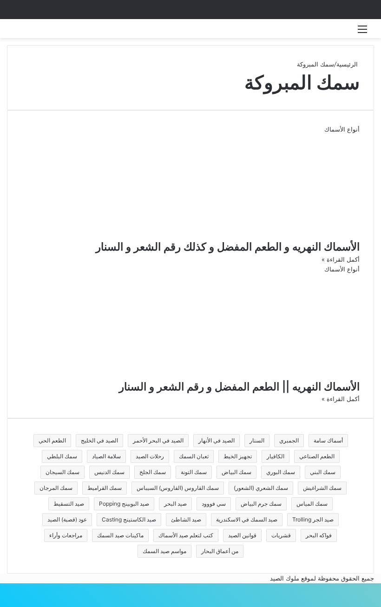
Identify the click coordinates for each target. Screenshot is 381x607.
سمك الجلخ (152, 471)
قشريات (281, 535)
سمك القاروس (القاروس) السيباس (178, 487)
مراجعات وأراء (65, 535)
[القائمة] (362, 32)
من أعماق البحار (219, 551)
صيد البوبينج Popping (124, 503)
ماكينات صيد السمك (120, 535)
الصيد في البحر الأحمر (158, 440)
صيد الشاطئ (186, 519)
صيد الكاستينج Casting (129, 519)
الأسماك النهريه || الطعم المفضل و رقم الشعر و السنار (239, 386)
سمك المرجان (55, 487)
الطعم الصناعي (317, 456)
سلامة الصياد (106, 456)
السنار (257, 440)
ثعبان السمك (194, 456)
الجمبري (289, 440)
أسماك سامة (328, 440)
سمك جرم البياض (261, 503)
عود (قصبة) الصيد (67, 519)
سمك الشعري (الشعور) (261, 487)
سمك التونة (194, 471)
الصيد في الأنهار (216, 440)
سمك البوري (280, 471)
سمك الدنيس (109, 471)
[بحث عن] (18, 32)
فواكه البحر (319, 535)
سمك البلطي (62, 456)
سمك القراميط (104, 487)
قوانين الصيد (242, 535)
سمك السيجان (62, 471)
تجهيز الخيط (237, 456)
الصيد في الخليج (99, 440)
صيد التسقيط (68, 503)
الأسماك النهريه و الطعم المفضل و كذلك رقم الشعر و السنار (228, 246)
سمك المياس (312, 503)
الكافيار (275, 456)
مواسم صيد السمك (164, 551)
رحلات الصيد (150, 456)
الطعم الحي (52, 440)
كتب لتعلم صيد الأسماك (185, 535)
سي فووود (214, 503)
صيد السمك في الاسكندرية (246, 519)
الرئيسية (348, 64)
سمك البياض (236, 471)
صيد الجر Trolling (313, 519)
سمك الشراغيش (322, 487)
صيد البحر (175, 503)
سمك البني (322, 471)
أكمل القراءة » (341, 259)
